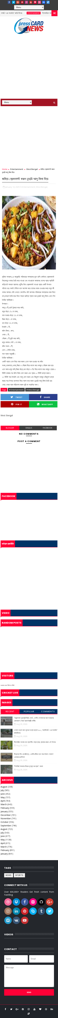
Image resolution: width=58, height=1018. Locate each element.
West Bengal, (42, 187)
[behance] (43, 2)
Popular (29, 711)
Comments (48, 711)
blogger (10, 428)
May (3, 797)
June (3, 793)
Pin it (19, 404)
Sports (19, 875)
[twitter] (13, 2)
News (9, 875)
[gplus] (17, 2)
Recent (10, 711)
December (6, 815)
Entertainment (27, 13)
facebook (47, 428)
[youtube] (30, 2)
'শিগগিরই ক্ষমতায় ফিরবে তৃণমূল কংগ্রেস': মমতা (28, 766)
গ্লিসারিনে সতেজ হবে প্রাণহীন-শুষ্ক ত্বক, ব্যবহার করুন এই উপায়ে (35, 742)
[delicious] (48, 2)
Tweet (18, 397)
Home (4, 169)
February (5, 807)
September (6, 825)
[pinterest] (22, 2)
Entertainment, (29, 187)
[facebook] (9, 2)
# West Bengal (32, 389)
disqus (29, 428)
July (2, 790)
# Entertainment (16, 389)
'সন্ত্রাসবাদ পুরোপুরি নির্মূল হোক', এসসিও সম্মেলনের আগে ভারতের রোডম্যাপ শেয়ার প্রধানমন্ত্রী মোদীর (34, 719)
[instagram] (26, 2)
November (6, 818)
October (4, 822)
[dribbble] (39, 2)
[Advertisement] (29, 68)
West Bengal (32, 169)
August (4, 786)
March (4, 804)
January (4, 811)
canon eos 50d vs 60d (7, 685)
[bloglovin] (35, 2)
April (3, 800)
